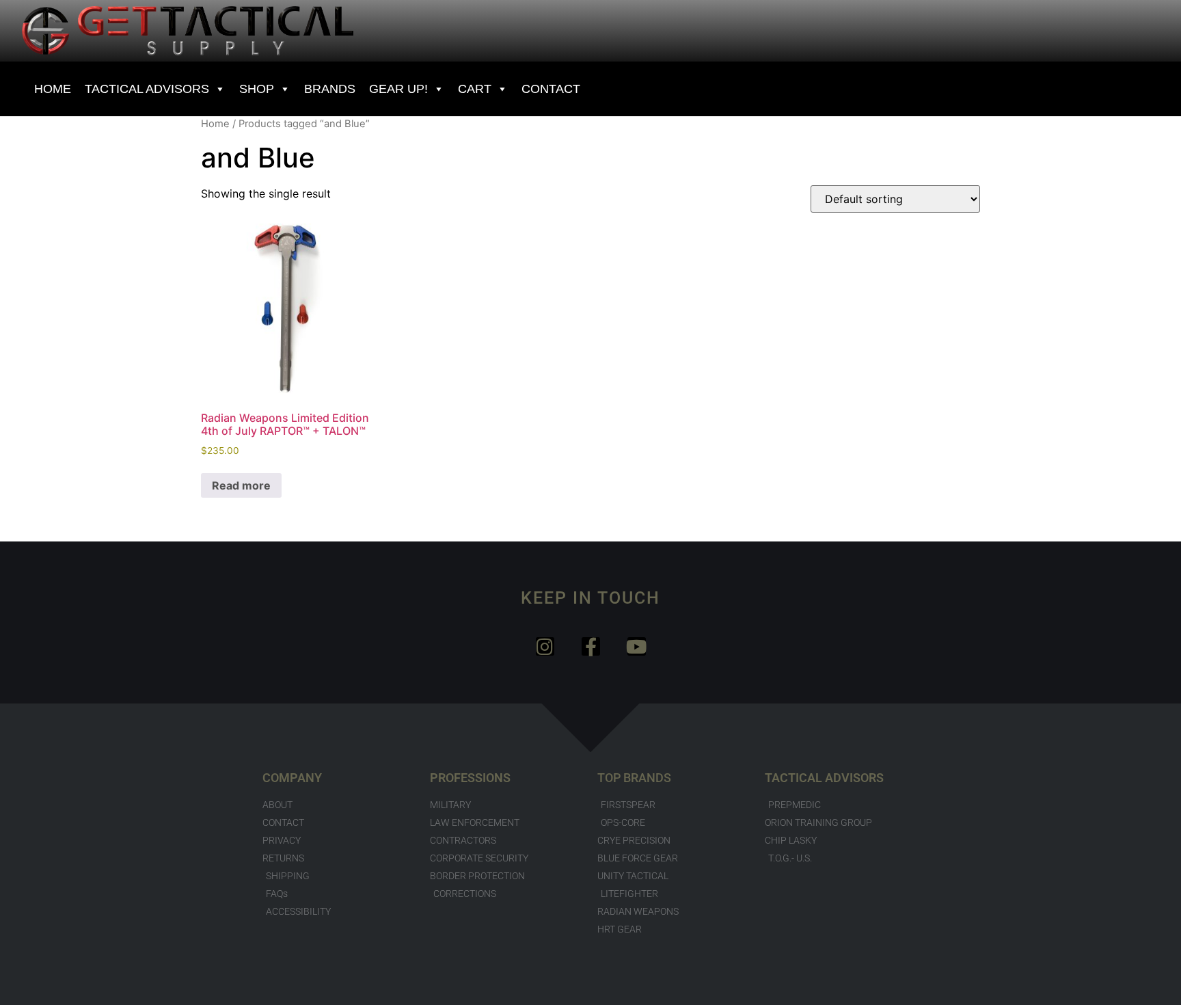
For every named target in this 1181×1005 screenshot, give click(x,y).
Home (215, 124)
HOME (52, 89)
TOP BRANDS (634, 777)
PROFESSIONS (470, 777)
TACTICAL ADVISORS (824, 777)
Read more (241, 485)
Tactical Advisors (147, 89)
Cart (474, 89)
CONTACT (550, 89)
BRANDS (329, 89)
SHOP (256, 89)
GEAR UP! (398, 89)
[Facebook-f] (591, 646)
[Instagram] (545, 646)
